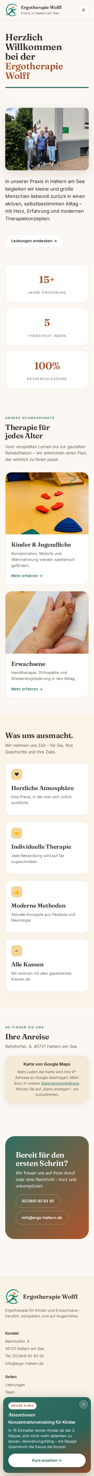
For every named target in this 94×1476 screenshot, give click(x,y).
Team (10, 1392)
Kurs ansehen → (47, 1460)
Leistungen (15, 1385)
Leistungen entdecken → (34, 241)
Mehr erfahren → (27, 575)
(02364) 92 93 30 (38, 1201)
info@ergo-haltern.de (42, 1217)
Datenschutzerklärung (60, 1083)
